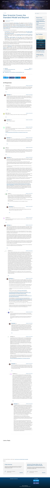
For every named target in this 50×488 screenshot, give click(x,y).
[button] (47, 1)
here (4, 28)
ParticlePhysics (13, 72)
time (23, 72)
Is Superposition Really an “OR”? (40, 28)
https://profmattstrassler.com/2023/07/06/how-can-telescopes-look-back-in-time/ (16, 132)
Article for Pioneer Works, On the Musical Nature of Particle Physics (35, 465)
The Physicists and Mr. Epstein (40, 19)
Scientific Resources (30, 1)
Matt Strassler (9, 94)
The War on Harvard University (40, 25)
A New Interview (8, 464)
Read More (21, 472)
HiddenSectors (7, 72)
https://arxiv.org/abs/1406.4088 (22, 290)
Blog (17, 1)
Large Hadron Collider (29, 31)
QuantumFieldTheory (19, 72)
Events (20, 1)
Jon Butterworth (7, 31)
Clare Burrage (7, 37)
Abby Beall (8, 26)
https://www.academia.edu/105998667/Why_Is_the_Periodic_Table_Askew (20, 358)
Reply (7, 109)
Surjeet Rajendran (12, 37)
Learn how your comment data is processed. (21, 459)
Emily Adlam (20, 37)
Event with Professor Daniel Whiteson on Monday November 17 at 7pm (40, 21)
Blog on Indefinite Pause (39, 27)
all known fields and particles (20, 24)
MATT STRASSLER (5, 1)
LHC (10, 72)
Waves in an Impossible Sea (40, 1)
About (24, 1)
